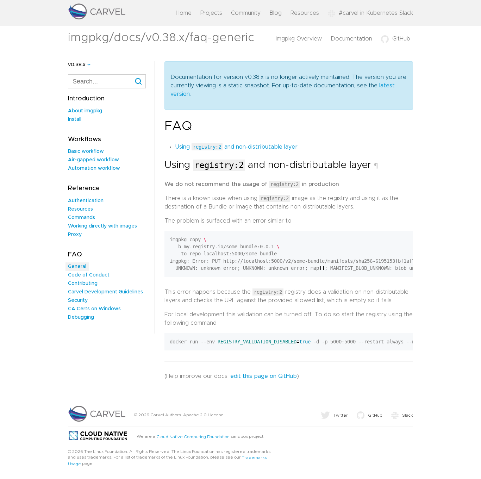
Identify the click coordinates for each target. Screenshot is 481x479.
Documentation (351, 39)
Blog (275, 13)
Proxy (75, 234)
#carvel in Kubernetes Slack (376, 13)
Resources (305, 13)
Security (78, 300)
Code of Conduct (89, 275)
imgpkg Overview (299, 39)
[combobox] (107, 81)
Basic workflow (86, 151)
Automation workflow (94, 168)
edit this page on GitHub (263, 376)
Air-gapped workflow (93, 159)
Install (74, 119)
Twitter (340, 415)
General (77, 266)
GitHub (401, 39)
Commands (81, 217)
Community (246, 13)
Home (184, 13)
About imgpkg (85, 110)
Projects (211, 13)
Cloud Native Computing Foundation (193, 437)
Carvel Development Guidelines (105, 292)
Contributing (83, 283)
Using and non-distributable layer (236, 147)
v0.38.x (77, 64)
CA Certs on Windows (94, 308)
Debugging (81, 317)
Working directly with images (102, 226)
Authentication (86, 200)
